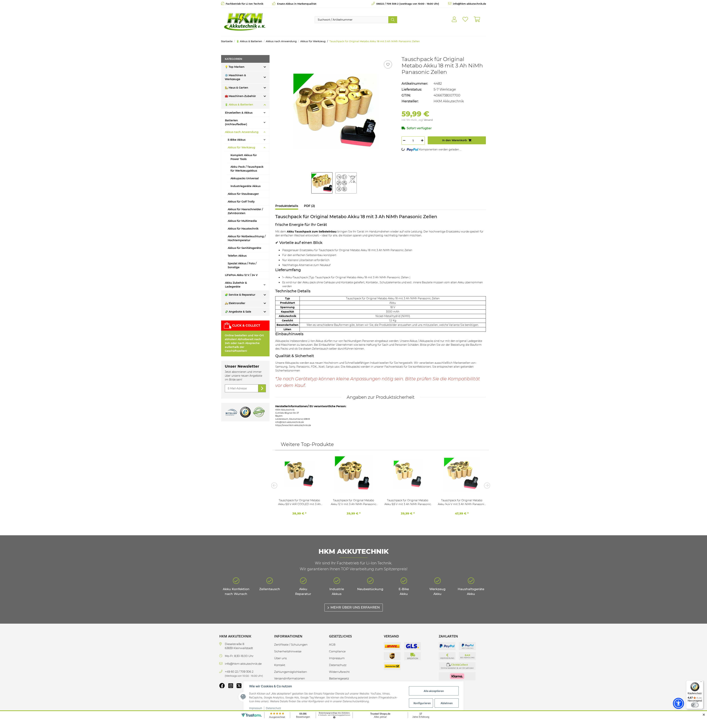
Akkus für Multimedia (242, 221)
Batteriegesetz (339, 678)
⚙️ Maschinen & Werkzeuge (235, 77)
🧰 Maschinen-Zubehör (240, 96)
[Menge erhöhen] (422, 140)
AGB (332, 644)
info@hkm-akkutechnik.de (469, 3)
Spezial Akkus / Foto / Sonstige (242, 265)
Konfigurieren (422, 703)
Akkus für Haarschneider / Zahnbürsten (245, 211)
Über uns (280, 658)
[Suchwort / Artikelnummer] (392, 19)
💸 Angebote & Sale (238, 311)
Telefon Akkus (237, 255)
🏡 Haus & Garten (236, 87)
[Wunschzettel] (465, 19)
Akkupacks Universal (245, 178)
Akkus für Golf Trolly (241, 201)
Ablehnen (447, 703)
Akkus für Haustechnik (243, 228)
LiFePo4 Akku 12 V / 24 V (241, 275)
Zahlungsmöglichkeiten (290, 672)
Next (486, 485)
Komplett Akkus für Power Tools (244, 157)
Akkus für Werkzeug (241, 147)
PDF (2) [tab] (309, 206)
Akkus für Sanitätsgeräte (244, 248)
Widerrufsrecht (339, 672)
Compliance (337, 651)
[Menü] (701, 682)
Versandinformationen (289, 678)
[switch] (695, 705)
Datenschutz (273, 708)
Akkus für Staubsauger (243, 193)
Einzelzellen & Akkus (238, 112)
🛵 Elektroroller (235, 303)
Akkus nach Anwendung (241, 132)
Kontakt (279, 665)
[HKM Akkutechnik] (244, 21)
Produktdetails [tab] (286, 206)
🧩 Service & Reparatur (240, 294)
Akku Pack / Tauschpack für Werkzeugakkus (247, 168)
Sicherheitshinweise (287, 651)
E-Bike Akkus (236, 139)
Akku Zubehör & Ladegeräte (236, 284)
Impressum (255, 708)
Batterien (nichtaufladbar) (236, 122)
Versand (428, 120)
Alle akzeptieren (434, 690)
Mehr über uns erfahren (355, 607)
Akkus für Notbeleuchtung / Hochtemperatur (246, 238)
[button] (454, 19)
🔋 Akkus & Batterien (239, 104)
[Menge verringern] (404, 140)
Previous (275, 485)
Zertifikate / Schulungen (290, 644)
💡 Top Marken (235, 66)
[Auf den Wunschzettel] (388, 64)
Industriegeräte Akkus (246, 186)
